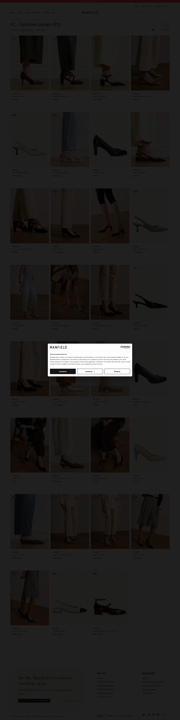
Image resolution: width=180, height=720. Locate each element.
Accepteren (63, 371)
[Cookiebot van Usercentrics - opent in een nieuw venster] (122, 347)
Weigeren (117, 371)
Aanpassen (89, 371)
